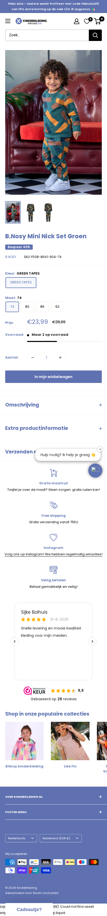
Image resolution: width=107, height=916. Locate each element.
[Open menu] (7, 21)
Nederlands (16, 838)
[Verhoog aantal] (60, 357)
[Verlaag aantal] (32, 357)
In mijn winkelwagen (53, 376)
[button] (95, 470)
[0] (86, 21)
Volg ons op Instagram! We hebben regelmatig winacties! (54, 554)
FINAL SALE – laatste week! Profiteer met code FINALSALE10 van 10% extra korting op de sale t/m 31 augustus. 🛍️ (53, 6)
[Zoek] (95, 35)
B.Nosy (10, 257)
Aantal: (11, 357)
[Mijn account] (76, 21)
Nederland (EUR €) (56, 838)
